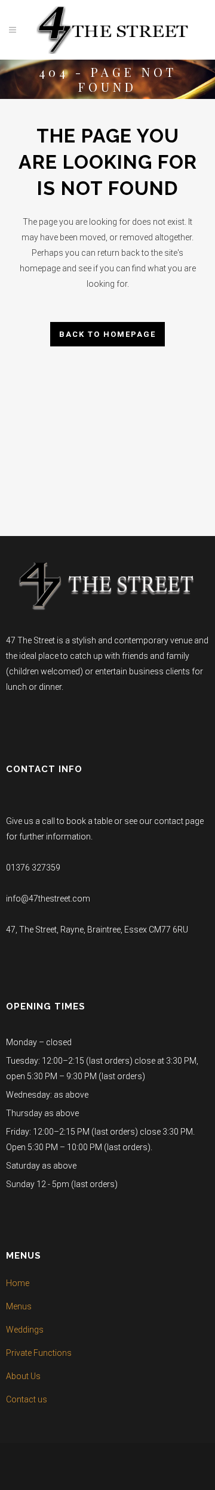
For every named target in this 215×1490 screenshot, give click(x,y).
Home (17, 1283)
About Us (23, 1376)
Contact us (26, 1399)
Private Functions (39, 1353)
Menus (19, 1306)
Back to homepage (107, 334)
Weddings (25, 1329)
